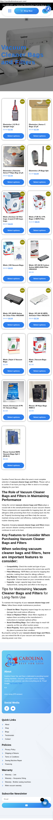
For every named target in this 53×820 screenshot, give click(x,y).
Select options (14, 136)
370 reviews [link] (17, 694)
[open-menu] (9, 11)
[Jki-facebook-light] (6, 708)
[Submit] (26, 805)
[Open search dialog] (45, 11)
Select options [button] (14, 182)
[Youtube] (13, 708)
